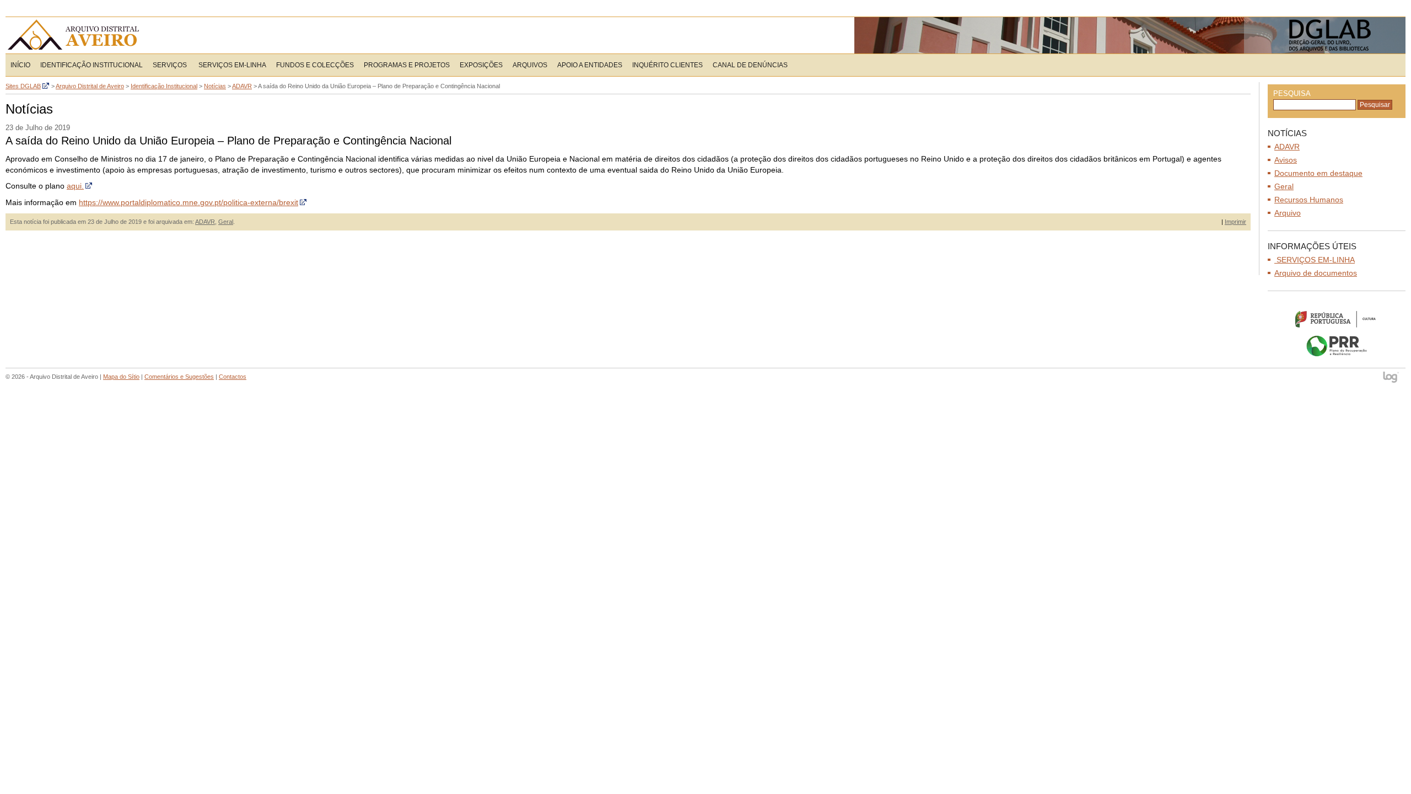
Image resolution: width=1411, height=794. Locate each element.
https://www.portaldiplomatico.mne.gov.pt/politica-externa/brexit (188, 202)
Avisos (1285, 159)
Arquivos (530, 65)
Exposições (481, 65)
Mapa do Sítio (121, 376)
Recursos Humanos (1308, 199)
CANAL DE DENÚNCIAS (750, 65)
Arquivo (1287, 212)
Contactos (232, 376)
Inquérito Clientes (667, 65)
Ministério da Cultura (1336, 318)
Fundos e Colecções (315, 65)
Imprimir (1235, 221)
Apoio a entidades (589, 65)
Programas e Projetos (407, 65)
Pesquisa (1292, 93)
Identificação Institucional (91, 65)
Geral (225, 221)
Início (20, 65)
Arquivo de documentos (1315, 273)
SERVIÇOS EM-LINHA (231, 65)
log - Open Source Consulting (1391, 378)
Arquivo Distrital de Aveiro (77, 35)
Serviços (170, 65)
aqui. (75, 185)
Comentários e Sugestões (179, 376)
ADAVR (205, 221)
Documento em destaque (1318, 173)
